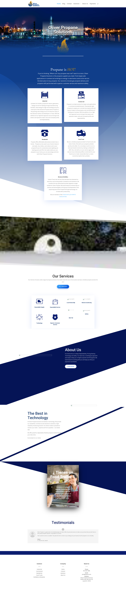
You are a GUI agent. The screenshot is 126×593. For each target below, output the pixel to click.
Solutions (76, 4)
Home (59, 4)
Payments (93, 4)
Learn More (70, 366)
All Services (63, 286)
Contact (69, 4)
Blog (63, 4)
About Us (85, 4)
